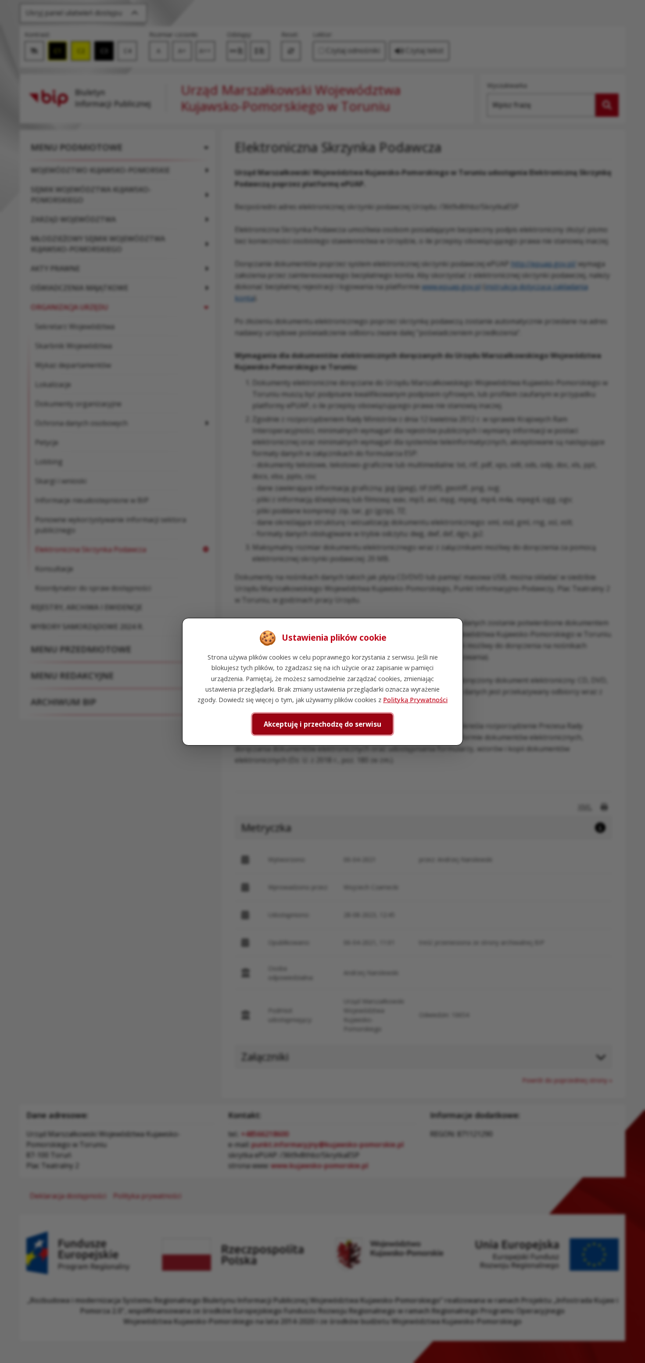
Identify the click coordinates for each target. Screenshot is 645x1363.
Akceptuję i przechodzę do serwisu (322, 723)
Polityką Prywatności (415, 699)
